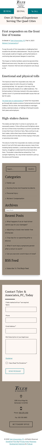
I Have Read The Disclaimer (17, 363)
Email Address (11, 326)
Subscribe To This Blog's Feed (18, 268)
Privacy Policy (24, 441)
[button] (7, 10)
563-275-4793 (23, 413)
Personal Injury (12, 193)
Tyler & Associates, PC (17, 40)
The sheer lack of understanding (12, 101)
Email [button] (22, 11)
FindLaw (30, 444)
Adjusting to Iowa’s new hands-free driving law (19, 231)
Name (7, 305)
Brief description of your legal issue (17, 337)
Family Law (11, 183)
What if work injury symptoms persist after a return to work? (19, 247)
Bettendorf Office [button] (21, 424)
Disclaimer (9, 358)
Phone (8, 315)
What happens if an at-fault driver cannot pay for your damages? (19, 223)
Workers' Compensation (10, 43)
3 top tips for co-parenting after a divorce (18, 239)
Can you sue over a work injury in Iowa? (21, 254)
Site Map (16, 441)
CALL (36, 11)
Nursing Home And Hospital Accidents (21, 188)
